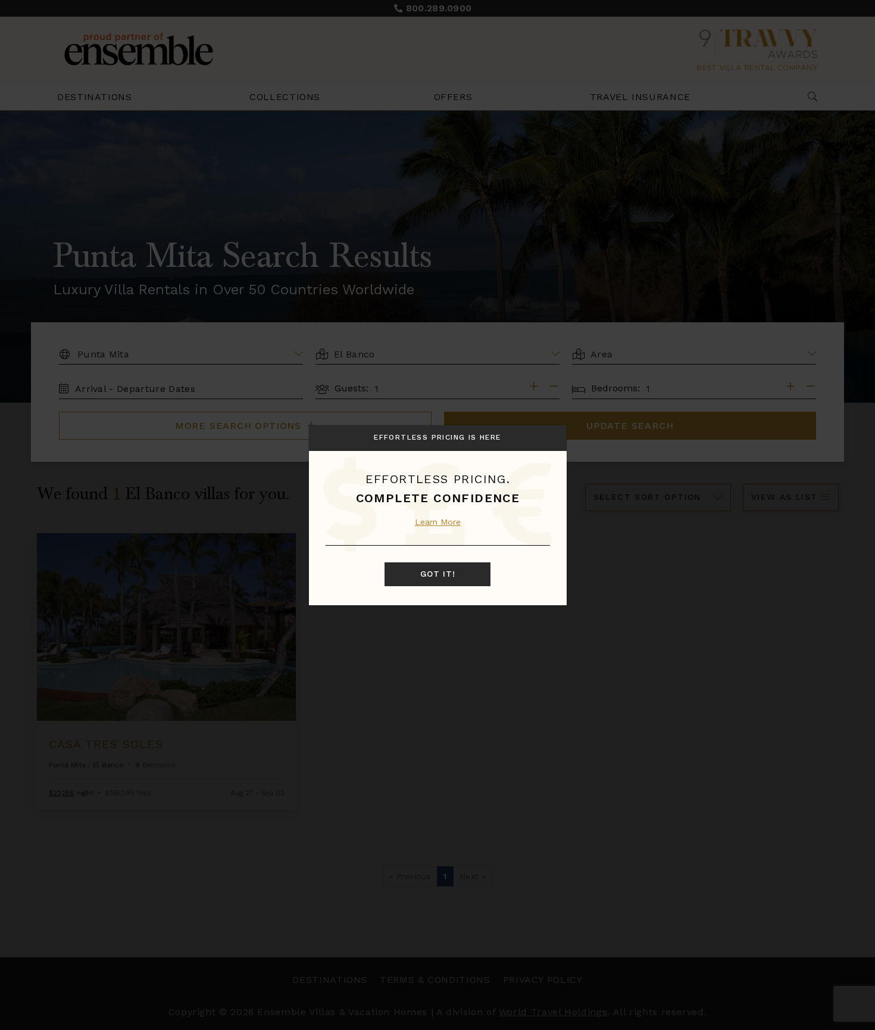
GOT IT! (437, 574)
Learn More (438, 522)
